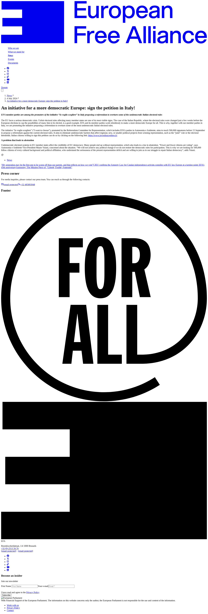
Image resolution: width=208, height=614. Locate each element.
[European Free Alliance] (104, 43)
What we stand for (16, 52)
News (10, 55)
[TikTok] (8, 77)
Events (11, 59)
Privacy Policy (32, 592)
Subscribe (6, 595)
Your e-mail (43, 586)
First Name (6, 586)
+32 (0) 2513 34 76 (10, 548)
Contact (10, 610)
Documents (13, 63)
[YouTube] (8, 80)
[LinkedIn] (8, 82)
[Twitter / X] (8, 71)
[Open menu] (2, 90)
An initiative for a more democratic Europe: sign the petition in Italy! (37, 101)
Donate (4, 87)
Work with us (13, 605)
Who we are (13, 48)
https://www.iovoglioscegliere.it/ (102, 135)
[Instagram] (8, 74)
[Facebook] (8, 68)
